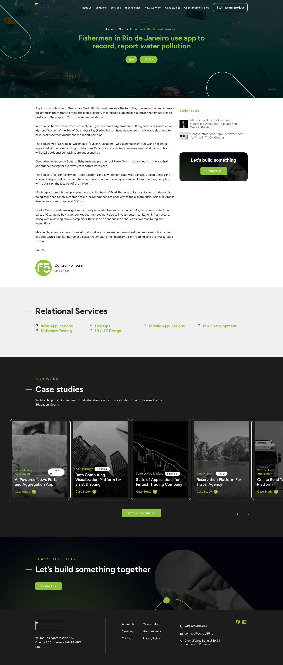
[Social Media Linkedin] (244, 622)
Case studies (172, 7)
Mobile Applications (167, 326)
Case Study (22, 491)
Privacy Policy (151, 638)
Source (40, 250)
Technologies (132, 7)
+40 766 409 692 (195, 626)
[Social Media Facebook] (238, 622)
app (131, 59)
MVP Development (220, 326)
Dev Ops (102, 326)
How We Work (152, 7)
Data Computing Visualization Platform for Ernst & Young (98, 479)
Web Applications (57, 326)
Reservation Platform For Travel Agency (219, 482)
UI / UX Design (108, 330)
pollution (148, 59)
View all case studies (141, 513)
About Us (86, 7)
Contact (127, 638)
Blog (206, 7)
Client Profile (192, 7)
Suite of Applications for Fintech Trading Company (159, 482)
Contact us (213, 171)
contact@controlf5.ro (198, 633)
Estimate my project (230, 7)
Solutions (100, 7)
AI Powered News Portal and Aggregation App (36, 482)
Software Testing (56, 330)
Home (109, 29)
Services (116, 7)
